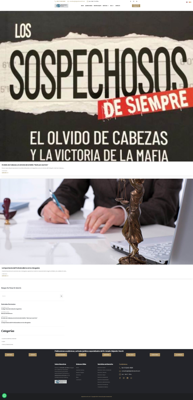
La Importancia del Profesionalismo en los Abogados (21, 268)
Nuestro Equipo (97, 5)
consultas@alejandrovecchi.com (77, 1)
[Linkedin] (127, 378)
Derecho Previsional (103, 384)
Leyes (3, 341)
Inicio (82, 5)
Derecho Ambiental (103, 377)
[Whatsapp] (131, 378)
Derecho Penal (101, 367)
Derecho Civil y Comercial (104, 370)
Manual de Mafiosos (6, 313)
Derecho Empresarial (103, 379)
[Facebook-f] (120, 378)
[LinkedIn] (137, 1)
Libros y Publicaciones (7, 344)
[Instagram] (134, 1)
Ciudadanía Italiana (103, 387)
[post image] (96, 86)
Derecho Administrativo (104, 382)
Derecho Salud (101, 375)
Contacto (117, 5)
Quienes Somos (88, 5)
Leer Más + (5, 173)
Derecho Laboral (102, 372)
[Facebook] (130, 1)
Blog (111, 5)
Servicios (105, 5)
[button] (4, 395)
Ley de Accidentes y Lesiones (9, 338)
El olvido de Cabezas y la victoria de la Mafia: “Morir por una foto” (25, 165)
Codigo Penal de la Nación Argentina (11, 309)
